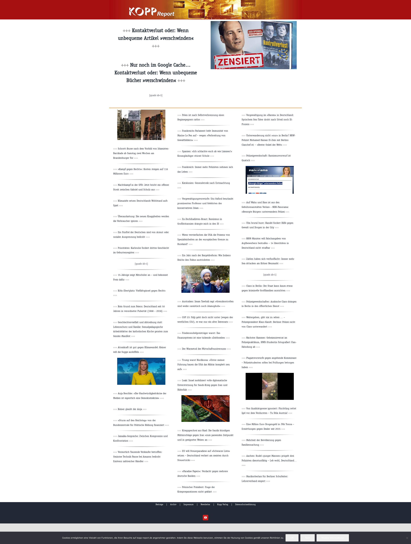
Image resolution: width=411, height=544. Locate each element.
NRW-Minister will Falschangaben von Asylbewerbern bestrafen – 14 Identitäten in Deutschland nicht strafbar (265, 243)
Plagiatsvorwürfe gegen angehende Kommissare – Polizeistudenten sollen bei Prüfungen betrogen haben (269, 362)
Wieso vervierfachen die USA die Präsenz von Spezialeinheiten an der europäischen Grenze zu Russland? (203, 239)
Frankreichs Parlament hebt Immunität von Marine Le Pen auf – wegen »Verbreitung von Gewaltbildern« (202, 135)
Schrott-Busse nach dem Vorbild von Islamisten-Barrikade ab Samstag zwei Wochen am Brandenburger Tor (141, 153)
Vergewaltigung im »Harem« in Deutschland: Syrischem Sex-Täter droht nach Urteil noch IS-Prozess (268, 119)
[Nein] (407, 538)
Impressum (189, 504)
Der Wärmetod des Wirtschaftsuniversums (206, 348)
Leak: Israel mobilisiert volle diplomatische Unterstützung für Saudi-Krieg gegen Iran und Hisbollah (202, 385)
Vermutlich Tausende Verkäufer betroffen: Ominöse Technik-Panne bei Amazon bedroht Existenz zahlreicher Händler (137, 456)
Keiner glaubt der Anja (132, 409)
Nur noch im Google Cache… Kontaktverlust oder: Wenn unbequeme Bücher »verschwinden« (155, 72)
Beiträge (159, 504)
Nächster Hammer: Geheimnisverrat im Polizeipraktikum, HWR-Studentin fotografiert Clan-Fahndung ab (269, 342)
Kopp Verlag (222, 504)
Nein (307, 537)
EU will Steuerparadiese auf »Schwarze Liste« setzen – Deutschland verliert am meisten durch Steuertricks (203, 455)
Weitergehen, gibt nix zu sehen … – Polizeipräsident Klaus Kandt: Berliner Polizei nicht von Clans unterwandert (268, 322)
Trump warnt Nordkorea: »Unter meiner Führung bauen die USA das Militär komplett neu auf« (203, 364)
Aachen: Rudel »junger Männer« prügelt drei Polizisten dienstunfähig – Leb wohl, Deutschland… (269, 460)
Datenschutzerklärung (245, 504)
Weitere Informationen (332, 537)
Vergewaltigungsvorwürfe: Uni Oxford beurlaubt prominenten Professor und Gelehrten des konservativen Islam (205, 203)
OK (292, 537)
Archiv (173, 504)
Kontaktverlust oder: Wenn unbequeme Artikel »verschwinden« (156, 38)
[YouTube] (205, 517)
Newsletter (205, 504)
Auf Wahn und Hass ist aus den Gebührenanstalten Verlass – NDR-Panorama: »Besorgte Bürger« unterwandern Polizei (265, 207)
